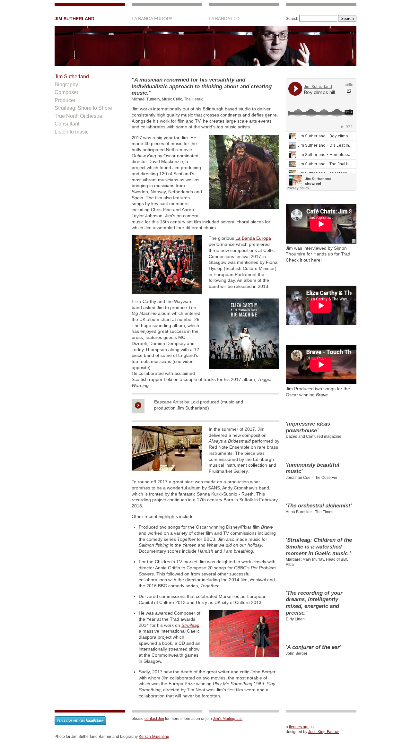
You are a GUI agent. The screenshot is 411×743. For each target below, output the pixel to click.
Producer (65, 100)
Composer (66, 92)
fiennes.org (299, 727)
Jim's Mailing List (227, 719)
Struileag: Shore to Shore (83, 108)
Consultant (67, 123)
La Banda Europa (253, 238)
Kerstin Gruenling (154, 737)
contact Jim (154, 719)
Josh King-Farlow (323, 732)
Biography (66, 84)
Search (292, 19)
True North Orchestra (78, 116)
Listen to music (72, 131)
